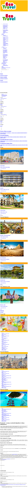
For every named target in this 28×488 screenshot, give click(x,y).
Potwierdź (1, 112)
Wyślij (1, 482)
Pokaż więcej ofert (4, 387)
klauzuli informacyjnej (14, 454)
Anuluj (1, 121)
